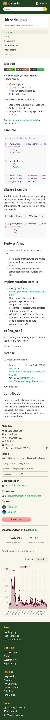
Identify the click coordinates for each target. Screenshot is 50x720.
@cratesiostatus (13, 715)
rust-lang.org (10, 632)
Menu (42, 3)
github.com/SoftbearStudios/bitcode (23, 496)
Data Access (9, 691)
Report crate (17, 519)
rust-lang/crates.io (14, 707)
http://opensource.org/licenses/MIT (26, 381)
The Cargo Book (11, 652)
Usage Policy (10, 676)
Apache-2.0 (16, 438)
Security (8, 54)
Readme (8, 32)
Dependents (10, 50)
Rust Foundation (11, 636)
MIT (6, 438)
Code (6, 36)
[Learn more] (47, 448)
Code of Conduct (12, 687)
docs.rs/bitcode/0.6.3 (15, 485)
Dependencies (11, 45)
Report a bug (10, 663)
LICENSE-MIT (27, 378)
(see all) (33, 529)
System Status (10, 660)
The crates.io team (13, 639)
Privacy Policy (10, 684)
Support (8, 656)
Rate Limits (9, 695)
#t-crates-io (11, 711)
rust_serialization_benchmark (22, 120)
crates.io (13, 3)
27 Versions (9, 41)
